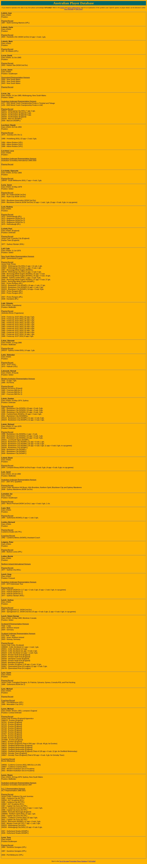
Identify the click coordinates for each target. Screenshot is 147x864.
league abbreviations (73, 7)
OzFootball (92, 861)
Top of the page (64, 861)
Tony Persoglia (68, 9)
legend (62, 7)
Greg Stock (79, 9)
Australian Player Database (78, 861)
